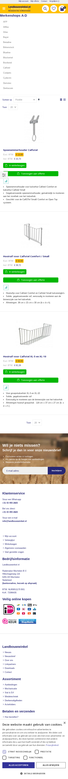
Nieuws (8, 652)
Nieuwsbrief (10, 656)
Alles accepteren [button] (18, 765)
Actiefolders (10, 704)
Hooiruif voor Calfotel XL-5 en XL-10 (24, 356)
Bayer (6, 37)
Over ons (9, 660)
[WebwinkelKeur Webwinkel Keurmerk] (9, 623)
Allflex (6, 27)
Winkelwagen (11, 544)
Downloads (10, 668)
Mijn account (23, 1)
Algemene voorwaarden (15, 548)
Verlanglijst (10, 540)
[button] (53, 8)
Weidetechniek (11, 696)
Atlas (5, 32)
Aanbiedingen (11, 684)
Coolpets (7, 73)
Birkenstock (8, 47)
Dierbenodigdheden (13, 700)
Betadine (7, 42)
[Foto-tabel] (64, 100)
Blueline (6, 52)
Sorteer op (7, 100)
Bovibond (7, 62)
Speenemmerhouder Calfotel (20, 150)
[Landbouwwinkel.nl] (19, 8)
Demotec (7, 83)
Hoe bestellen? (11, 717)
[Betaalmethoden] (21, 614)
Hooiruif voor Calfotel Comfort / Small (26, 256)
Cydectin (7, 78)
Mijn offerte (35, 1)
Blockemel (8, 57)
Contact (44, 1)
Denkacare (8, 88)
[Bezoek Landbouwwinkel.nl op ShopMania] (27, 623)
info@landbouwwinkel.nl (14, 521)
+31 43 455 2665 (10, 503)
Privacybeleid (52, 745)
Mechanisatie (11, 688)
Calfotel (6, 68)
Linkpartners (10, 664)
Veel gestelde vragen (14, 552)
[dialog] (34, 749)
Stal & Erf (9, 692)
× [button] (64, 723)
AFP (5, 22)
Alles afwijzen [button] (51, 765)
